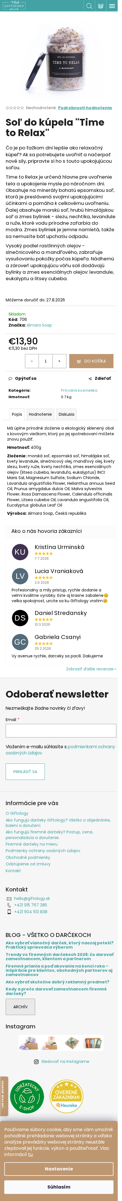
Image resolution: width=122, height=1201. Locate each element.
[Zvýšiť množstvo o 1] (59, 361)
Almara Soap (39, 325)
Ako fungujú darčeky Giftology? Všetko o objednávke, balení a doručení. (58, 822)
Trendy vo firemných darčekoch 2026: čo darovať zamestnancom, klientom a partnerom (59, 957)
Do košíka (95, 361)
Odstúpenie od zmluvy (28, 864)
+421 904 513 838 (30, 912)
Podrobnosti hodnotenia (85, 108)
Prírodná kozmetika (79, 390)
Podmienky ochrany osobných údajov (43, 850)
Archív (20, 1007)
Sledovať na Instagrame (65, 1061)
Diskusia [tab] (66, 414)
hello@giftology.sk (32, 898)
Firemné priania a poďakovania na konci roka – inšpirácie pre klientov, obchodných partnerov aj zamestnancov (59, 970)
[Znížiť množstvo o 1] (32, 361)
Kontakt (13, 871)
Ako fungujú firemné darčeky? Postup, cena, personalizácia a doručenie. (49, 834)
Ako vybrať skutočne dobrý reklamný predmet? (57, 982)
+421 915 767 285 (30, 905)
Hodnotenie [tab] (40, 414)
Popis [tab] (17, 414)
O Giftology (17, 813)
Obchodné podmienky (28, 857)
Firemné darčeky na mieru (32, 844)
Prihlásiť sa (25, 772)
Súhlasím (58, 1187)
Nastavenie (59, 1169)
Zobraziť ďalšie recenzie (89, 669)
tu (30, 1154)
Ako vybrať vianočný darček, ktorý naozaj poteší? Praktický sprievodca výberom (59, 945)
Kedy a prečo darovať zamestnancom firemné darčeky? (56, 991)
